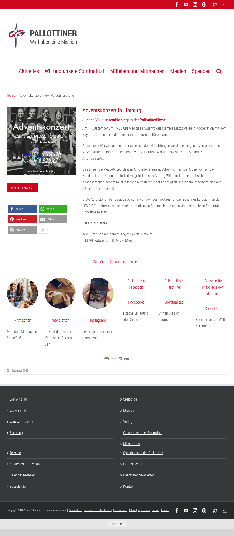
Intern (132, 510)
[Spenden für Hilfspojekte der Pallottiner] (211, 287)
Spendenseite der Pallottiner (143, 453)
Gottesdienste (133, 464)
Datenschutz (75, 510)
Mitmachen (22, 320)
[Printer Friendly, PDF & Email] (117, 359)
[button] (218, 71)
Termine (15, 453)
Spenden (212, 308)
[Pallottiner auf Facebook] (136, 284)
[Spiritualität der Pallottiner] (173, 284)
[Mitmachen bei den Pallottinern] (22, 293)
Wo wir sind (18, 410)
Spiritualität (174, 302)
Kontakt (129, 486)
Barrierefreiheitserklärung (98, 510)
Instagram (98, 320)
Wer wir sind (18, 399)
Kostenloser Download (26, 464)
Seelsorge (130, 399)
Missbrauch (131, 444)
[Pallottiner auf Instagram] (98, 293)
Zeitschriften (18, 486)
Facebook (136, 302)
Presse (155, 510)
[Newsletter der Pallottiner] (60, 293)
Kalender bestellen (23, 475)
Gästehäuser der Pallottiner (142, 433)
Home (11, 95)
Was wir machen (21, 421)
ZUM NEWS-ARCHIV (21, 187)
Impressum (144, 510)
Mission (128, 410)
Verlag (127, 421)
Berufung (16, 433)
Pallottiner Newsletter (138, 475)
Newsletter (60, 320)
